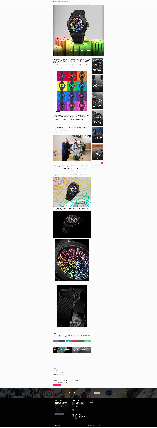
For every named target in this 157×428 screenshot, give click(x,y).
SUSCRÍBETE (97, 393)
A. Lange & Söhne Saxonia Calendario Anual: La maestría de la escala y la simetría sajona (97, 87)
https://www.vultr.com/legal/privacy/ (59, 378)
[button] (92, 4)
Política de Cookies (99, 425)
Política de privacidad (63, 382)
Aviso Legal (94, 425)
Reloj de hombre (69, 343)
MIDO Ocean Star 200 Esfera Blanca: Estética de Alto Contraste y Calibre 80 (98, 156)
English (88, 4)
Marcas (73, 4)
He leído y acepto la (61, 382)
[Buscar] (102, 163)
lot (66, 336)
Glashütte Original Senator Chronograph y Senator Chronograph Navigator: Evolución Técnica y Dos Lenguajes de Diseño (97, 103)
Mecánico (60, 343)
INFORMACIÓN (91, 402)
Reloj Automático (64, 343)
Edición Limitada (56, 343)
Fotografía (78, 4)
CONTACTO (83, 4)
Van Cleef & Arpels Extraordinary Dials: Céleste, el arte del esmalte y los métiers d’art (97, 138)
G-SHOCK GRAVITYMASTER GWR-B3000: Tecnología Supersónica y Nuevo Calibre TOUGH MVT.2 (97, 68)
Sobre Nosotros (90, 425)
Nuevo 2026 (67, 4)
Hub (65, 336)
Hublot (89, 53)
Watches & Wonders (74, 343)
